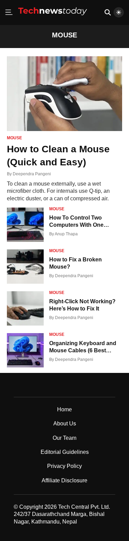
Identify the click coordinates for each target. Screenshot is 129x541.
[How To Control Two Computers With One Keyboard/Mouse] (25, 225)
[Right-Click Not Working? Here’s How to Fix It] (25, 308)
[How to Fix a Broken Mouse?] (25, 266)
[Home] (52, 17)
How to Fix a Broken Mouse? (75, 263)
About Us (64, 423)
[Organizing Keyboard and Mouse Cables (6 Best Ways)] (25, 350)
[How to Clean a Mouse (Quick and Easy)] (64, 93)
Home (64, 409)
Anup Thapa (66, 234)
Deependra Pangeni (32, 174)
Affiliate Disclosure (64, 480)
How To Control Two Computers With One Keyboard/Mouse (76, 222)
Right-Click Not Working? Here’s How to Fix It (82, 304)
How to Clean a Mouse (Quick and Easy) (58, 155)
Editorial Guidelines (65, 452)
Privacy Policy (64, 466)
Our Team (64, 438)
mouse (14, 138)
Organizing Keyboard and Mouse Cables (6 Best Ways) (82, 347)
